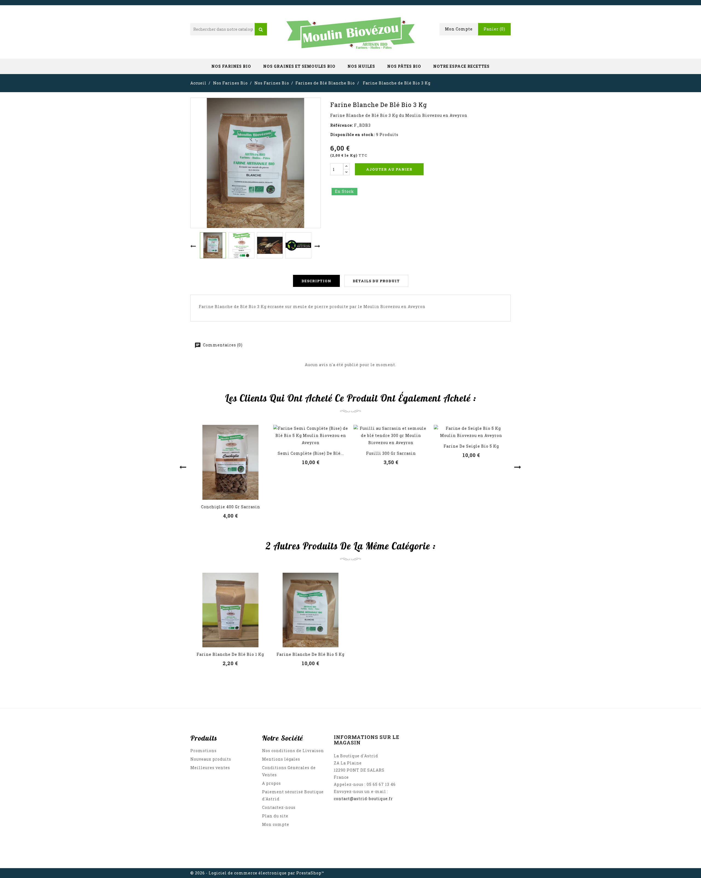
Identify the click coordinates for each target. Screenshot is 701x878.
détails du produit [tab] (376, 280)
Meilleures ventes (210, 767)
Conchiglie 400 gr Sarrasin (230, 506)
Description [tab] (316, 280)
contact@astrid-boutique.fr (363, 798)
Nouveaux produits (210, 759)
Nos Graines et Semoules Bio (299, 66)
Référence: (341, 125)
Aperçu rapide (230, 454)
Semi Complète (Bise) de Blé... (311, 453)
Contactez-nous (278, 807)
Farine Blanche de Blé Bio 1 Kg (230, 654)
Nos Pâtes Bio (404, 66)
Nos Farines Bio (231, 66)
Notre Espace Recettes (461, 66)
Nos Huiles (361, 66)
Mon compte (275, 824)
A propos (271, 783)
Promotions (203, 750)
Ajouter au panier (389, 169)
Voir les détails (231, 466)
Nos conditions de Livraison (293, 750)
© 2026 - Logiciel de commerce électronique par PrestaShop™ (257, 873)
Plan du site (275, 815)
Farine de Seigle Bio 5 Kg (471, 446)
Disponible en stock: (352, 134)
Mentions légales (281, 759)
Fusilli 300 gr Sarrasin (391, 453)
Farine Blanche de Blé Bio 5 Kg (310, 654)
